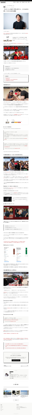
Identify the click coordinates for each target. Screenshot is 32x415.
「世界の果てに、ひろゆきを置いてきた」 (18, 43)
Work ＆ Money (2, 409)
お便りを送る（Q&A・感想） (16, 360)
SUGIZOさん (15, 192)
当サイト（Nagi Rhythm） (7, 33)
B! (17, 384)
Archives (1, 410)
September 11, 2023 (13, 321)
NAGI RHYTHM (3, 2)
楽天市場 (19, 122)
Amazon (16, 122)
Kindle (13, 122)
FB (15, 384)
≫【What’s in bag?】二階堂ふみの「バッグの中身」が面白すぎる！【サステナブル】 (14, 242)
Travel (1, 408)
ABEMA (4, 330)
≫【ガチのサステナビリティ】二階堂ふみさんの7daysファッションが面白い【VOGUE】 (14, 241)
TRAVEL (5, 5)
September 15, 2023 (17, 148)
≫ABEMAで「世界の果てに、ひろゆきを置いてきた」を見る (11, 333)
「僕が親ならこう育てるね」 (20, 338)
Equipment (2, 407)
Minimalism (2, 406)
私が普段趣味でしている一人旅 (17, 114)
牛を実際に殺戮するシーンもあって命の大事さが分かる (11, 79)
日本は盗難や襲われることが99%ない (10, 80)
